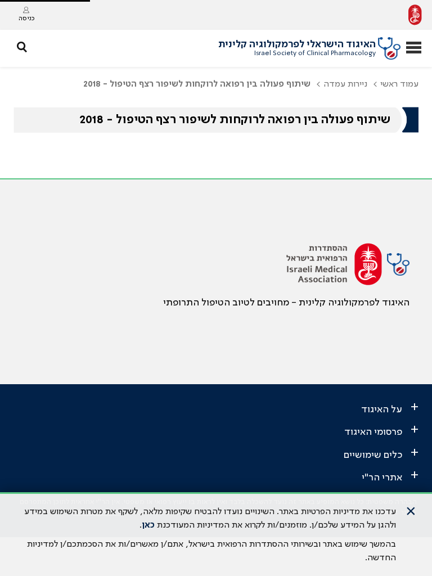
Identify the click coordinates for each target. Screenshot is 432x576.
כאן (148, 525)
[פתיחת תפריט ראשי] (414, 48)
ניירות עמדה (345, 84)
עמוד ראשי (399, 84)
